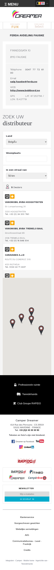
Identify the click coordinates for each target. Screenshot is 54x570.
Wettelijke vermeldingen (27, 529)
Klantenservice (27, 517)
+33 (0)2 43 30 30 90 (29, 430)
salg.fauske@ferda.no (23, 81)
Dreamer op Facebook (25, 442)
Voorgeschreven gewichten (27, 523)
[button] (31, 312)
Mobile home (29, 561)
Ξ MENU (11, 4)
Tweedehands (27, 564)
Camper (18, 561)
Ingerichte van (41, 561)
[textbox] (26, 159)
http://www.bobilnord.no (25, 90)
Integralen (10, 561)
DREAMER (15, 24)
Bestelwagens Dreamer (27, 14)
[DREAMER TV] (38, 440)
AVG (27, 535)
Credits (27, 550)
